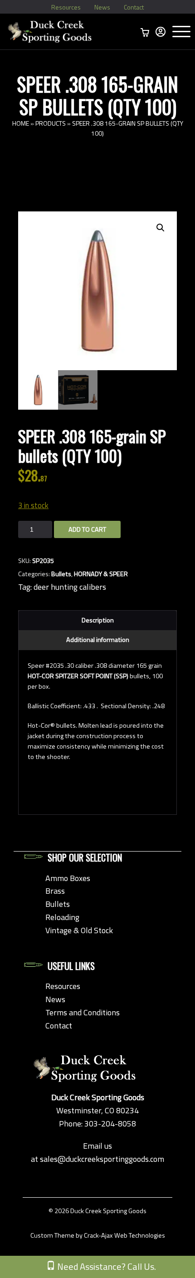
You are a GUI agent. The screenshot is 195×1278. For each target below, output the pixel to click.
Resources (66, 7)
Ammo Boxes (67, 878)
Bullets (61, 574)
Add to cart (87, 529)
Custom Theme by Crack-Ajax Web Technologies (97, 1235)
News (102, 7)
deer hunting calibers (70, 587)
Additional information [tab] (97, 640)
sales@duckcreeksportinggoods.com (102, 1159)
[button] (160, 228)
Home (20, 123)
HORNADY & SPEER (101, 574)
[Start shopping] (145, 32)
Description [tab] (98, 620)
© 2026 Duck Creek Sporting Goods (97, 1211)
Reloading (62, 917)
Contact (134, 7)
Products (50, 123)
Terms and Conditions (82, 1012)
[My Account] (160, 32)
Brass (55, 891)
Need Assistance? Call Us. (105, 1266)
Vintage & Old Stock (79, 930)
